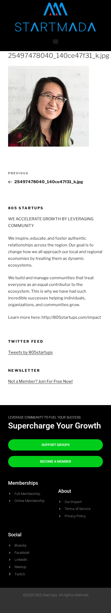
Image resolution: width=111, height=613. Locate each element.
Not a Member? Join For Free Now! (40, 381)
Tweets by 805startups (30, 352)
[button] (55, 41)
